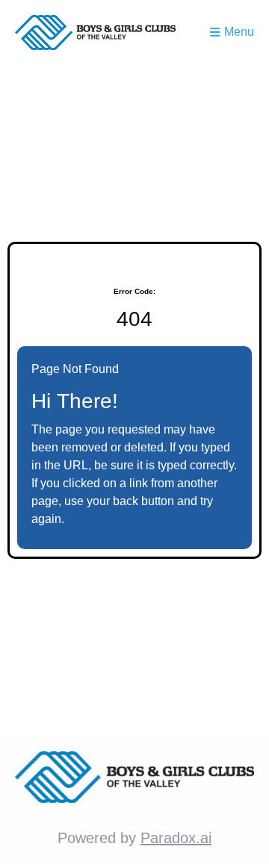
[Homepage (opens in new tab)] (95, 32)
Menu (239, 31)
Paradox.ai (175, 838)
